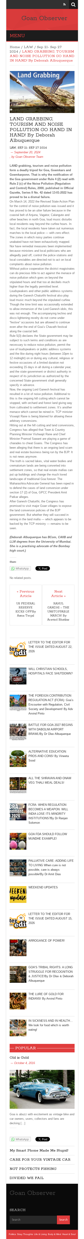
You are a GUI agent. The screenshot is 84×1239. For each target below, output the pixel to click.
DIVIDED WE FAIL (27, 1178)
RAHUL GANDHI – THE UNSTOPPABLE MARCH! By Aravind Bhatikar (58, 611)
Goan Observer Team (29, 156)
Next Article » (58, 593)
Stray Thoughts (25, 1234)
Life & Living (40, 1234)
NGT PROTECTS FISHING (33, 1168)
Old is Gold (19, 1057)
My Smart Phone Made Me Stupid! (39, 1150)
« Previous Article (25, 593)
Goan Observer (44, 18)
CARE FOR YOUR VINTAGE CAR (40, 1159)
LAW (28, 47)
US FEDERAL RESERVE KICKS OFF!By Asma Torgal (25, 609)
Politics (12, 1234)
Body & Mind (54, 1234)
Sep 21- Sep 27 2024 (32, 147)
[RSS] (64, 4)
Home (15, 47)
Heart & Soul (68, 1234)
